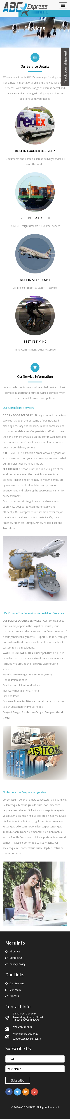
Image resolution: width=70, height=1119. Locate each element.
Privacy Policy (17, 964)
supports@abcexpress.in (27, 1038)
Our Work (15, 989)
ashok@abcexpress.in (25, 1034)
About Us (14, 951)
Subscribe (17, 1080)
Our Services (16, 983)
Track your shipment (65, 67)
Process (14, 996)
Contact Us (15, 957)
